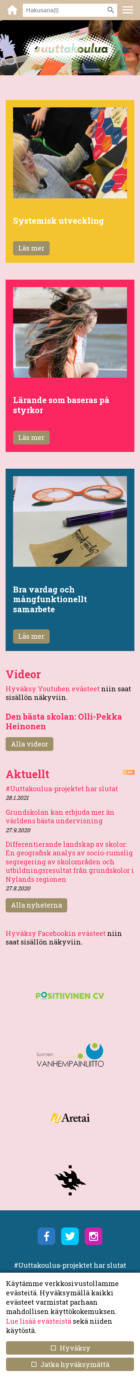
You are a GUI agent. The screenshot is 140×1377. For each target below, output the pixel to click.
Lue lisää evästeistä (38, 1321)
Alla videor (29, 743)
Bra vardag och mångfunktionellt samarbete (50, 599)
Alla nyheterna (36, 904)
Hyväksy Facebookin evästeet (56, 933)
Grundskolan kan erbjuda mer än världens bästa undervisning (60, 816)
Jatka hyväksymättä (70, 1364)
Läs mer (31, 247)
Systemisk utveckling (58, 220)
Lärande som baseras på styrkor (61, 404)
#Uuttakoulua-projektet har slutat (62, 788)
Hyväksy (70, 1347)
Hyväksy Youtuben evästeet (53, 688)
